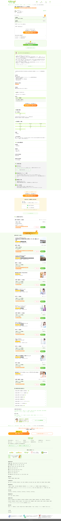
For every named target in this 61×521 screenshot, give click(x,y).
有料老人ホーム (16, 487)
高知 (17, 472)
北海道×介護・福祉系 (33, 410)
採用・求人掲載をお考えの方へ (24, 445)
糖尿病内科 (37, 499)
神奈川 (13, 466)
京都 (12, 469)
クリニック (28, 486)
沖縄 (27, 474)
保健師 (16, 478)
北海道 (21, 4)
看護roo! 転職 (16, 4)
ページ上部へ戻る (30, 213)
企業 (49, 487)
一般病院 (9, 486)
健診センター (41, 487)
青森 (16, 463)
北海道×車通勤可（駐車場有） (18, 410)
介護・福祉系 (30, 482)
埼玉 (15, 466)
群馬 (23, 466)
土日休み (18, 506)
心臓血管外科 (48, 499)
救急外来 (18, 482)
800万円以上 (33, 491)
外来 (10, 482)
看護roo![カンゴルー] (10, 4)
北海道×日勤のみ (32, 411)
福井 (19, 464)
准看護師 (12, 478)
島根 (17, 471)
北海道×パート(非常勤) (26, 411)
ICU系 (21, 482)
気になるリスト (48, 440)
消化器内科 (23, 499)
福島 (26, 463)
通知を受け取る (30, 44)
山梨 (21, 464)
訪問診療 (43, 482)
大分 (20, 474)
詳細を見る (43, 227)
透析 (23, 482)
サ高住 (33, 487)
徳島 (10, 472)
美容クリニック (33, 486)
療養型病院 (20, 486)
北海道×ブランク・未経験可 (26, 410)
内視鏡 (46, 482)
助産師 (18, 478)
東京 (10, 466)
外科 (40, 499)
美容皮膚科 (13, 499)
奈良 (19, 469)
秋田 (22, 463)
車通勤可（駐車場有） (28, 506)
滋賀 (17, 469)
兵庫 (14, 469)
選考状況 (24, 440)
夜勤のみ (17, 495)
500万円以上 (19, 491)
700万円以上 (28, 491)
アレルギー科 (21, 502)
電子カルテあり (48, 506)
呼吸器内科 (19, 499)
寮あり (34, 506)
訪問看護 (26, 482)
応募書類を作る (40, 440)
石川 (17, 464)
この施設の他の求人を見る (30, 47)
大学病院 (12, 486)
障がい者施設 (37, 487)
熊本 (18, 474)
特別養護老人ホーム (45, 486)
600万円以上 (24, 491)
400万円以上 (15, 491)
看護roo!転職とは (10, 440)
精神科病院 (24, 486)
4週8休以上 (14, 506)
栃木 (21, 466)
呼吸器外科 (43, 499)
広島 (10, 471)
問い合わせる (19, 167)
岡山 (12, 471)
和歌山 (21, 469)
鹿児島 (25, 474)
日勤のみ (20, 416)
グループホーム (29, 487)
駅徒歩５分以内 (22, 506)
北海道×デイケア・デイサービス (18, 411)
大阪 (10, 469)
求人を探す (32, 440)
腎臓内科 (34, 499)
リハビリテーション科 (15, 502)
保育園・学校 (39, 482)
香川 (12, 472)
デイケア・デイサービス (22, 487)
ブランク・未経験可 (42, 506)
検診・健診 (34, 482)
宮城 (20, 463)
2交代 (9, 495)
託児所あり (36, 506)
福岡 (12, 474)
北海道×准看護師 (44, 410)
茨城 (19, 466)
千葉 (17, 466)
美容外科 (9, 499)
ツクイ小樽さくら (29, 4)
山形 (24, 463)
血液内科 (30, 499)
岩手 (18, 463)
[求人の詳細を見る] (30, 245)
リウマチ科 (9, 502)
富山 (15, 464)
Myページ (17, 440)
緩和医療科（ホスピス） (27, 502)
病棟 (8, 482)
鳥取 (14, 471)
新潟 (13, 464)
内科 (16, 499)
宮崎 (22, 474)
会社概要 (9, 510)
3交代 (11, 495)
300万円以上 (10, 491)
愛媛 (14, 472)
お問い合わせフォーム (13, 445)
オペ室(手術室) (14, 482)
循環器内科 (27, 499)
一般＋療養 (16, 486)
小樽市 (24, 4)
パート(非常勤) (16, 416)
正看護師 (9, 478)
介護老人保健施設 (10, 487)
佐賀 (14, 474)
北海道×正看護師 (39, 410)
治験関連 (48, 482)
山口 (19, 471)
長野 (23, 464)
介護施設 (40, 486)
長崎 (16, 474)
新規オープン (10, 506)
